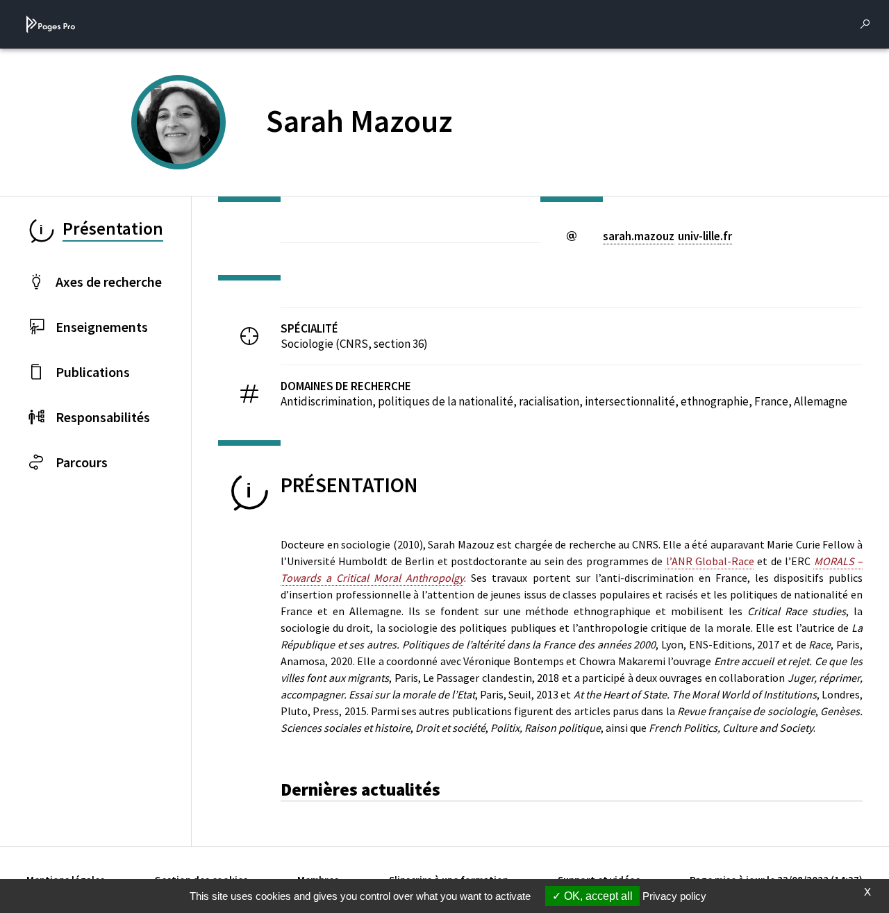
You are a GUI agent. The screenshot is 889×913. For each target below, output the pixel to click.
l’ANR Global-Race (710, 561)
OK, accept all (597, 896)
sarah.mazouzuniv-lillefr (667, 236)
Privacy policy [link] (674, 896)
